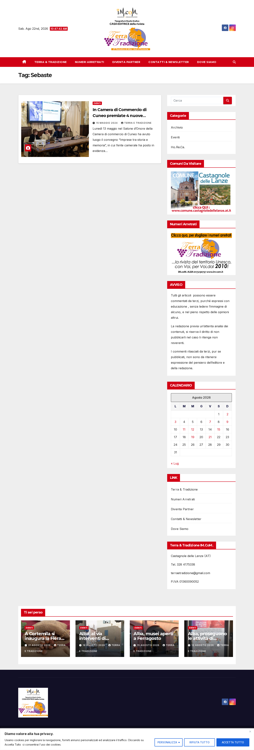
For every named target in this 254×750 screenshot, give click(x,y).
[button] (234, 62)
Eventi (97, 103)
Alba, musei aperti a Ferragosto (153, 636)
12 (192, 429)
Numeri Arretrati (89, 62)
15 (218, 429)
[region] (127, 739)
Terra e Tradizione (138, 122)
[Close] (250, 731)
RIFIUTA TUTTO (199, 742)
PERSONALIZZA (167, 742)
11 (184, 429)
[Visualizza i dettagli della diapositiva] (201, 192)
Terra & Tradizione (50, 62)
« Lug (175, 463)
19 (192, 437)
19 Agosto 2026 (94, 645)
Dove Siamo (206, 62)
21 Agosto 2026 (39, 645)
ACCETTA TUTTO (233, 742)
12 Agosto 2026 (203, 645)
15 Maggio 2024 (107, 122)
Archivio (177, 127)
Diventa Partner (126, 62)
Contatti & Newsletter (168, 62)
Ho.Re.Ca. (178, 147)
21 (210, 437)
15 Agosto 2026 (148, 645)
